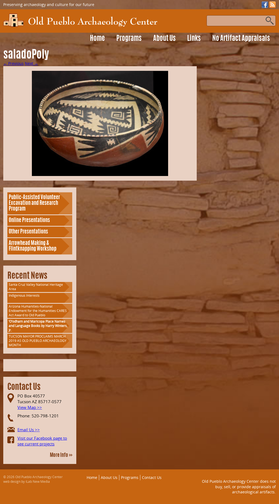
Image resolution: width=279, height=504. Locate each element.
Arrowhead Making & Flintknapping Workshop (32, 246)
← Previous (13, 63)
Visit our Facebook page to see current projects (42, 441)
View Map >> (29, 407)
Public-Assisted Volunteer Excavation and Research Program (34, 203)
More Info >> (61, 455)
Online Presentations (29, 220)
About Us (164, 38)
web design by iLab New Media (26, 481)
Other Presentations (28, 232)
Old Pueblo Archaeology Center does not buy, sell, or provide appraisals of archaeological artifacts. (239, 486)
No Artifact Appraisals (241, 38)
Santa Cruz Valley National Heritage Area (36, 286)
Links (194, 38)
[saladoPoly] (100, 123)
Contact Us (152, 477)
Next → (31, 63)
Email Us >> (28, 429)
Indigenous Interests (24, 295)
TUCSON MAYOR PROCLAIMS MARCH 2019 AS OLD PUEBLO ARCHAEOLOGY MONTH (37, 340)
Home (97, 38)
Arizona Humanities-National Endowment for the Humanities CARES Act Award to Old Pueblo (38, 310)
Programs (129, 38)
